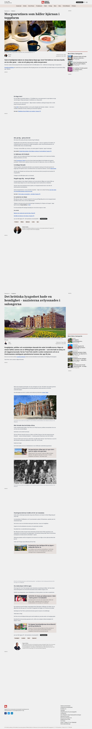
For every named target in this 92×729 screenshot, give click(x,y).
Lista (33, 222)
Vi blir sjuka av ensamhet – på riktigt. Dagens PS (29, 194)
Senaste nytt (18, 5)
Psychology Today (21, 160)
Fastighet (17, 638)
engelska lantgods (21, 356)
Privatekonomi (39, 5)
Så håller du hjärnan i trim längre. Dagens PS (24, 216)
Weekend (13, 10)
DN (17, 107)
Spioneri (34, 638)
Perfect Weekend (66, 5)
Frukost (16, 222)
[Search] (84, 2)
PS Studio (74, 5)
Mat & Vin (19, 707)
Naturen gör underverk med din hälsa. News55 (24, 213)
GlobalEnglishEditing (9, 67)
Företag (50, 5)
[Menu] (87, 2)
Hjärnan (28, 222)
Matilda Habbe (25, 226)
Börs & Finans (31, 5)
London (23, 638)
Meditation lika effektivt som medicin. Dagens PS (29, 111)
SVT (30, 204)
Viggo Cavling (25, 643)
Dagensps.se (7, 10)
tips (38, 222)
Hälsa (59, 5)
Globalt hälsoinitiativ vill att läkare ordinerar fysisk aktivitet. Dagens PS (35, 151)
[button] (35, 407)
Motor (55, 5)
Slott (29, 638)
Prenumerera (79, 2)
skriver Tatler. (45, 392)
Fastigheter (13, 293)
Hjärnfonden (53, 168)
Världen (24, 5)
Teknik (45, 5)
